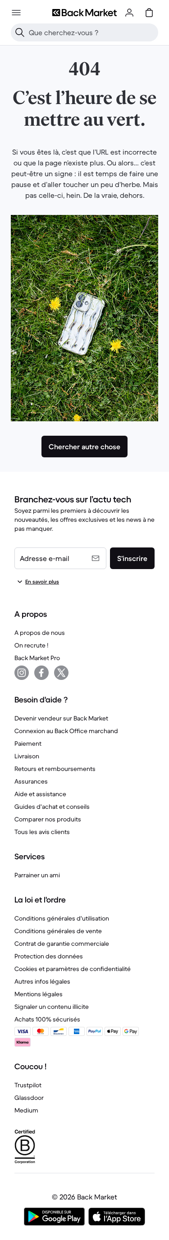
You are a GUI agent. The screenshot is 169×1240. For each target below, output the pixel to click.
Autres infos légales (42, 981)
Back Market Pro (37, 658)
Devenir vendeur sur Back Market (61, 718)
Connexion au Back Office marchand (66, 731)
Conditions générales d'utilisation (61, 918)
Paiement (27, 743)
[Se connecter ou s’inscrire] (129, 13)
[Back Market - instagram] (21, 673)
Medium (26, 1110)
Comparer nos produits (47, 819)
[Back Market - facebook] (41, 673)
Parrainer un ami (37, 875)
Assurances (31, 781)
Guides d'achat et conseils (52, 806)
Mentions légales (38, 994)
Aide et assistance (40, 794)
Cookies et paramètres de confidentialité (72, 969)
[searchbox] (92, 32)
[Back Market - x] (61, 673)
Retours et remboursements (55, 769)
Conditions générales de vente (58, 931)
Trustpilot (27, 1085)
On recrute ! (31, 645)
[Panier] (149, 13)
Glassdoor (29, 1098)
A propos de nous (39, 633)
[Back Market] (84, 12)
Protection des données (48, 956)
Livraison (26, 756)
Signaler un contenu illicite (51, 1007)
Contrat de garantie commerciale (61, 943)
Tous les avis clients (42, 832)
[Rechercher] (20, 32)
